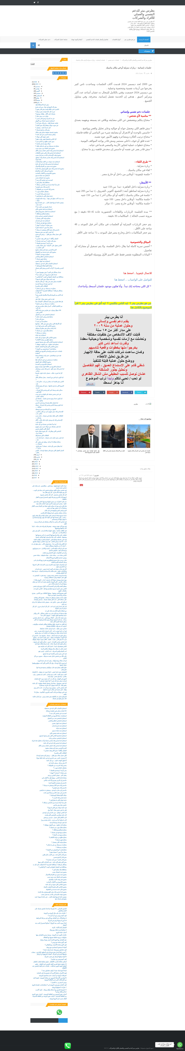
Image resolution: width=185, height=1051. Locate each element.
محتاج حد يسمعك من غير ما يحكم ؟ (45, 288)
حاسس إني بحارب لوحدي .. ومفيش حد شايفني (53, 790)
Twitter (139, 392)
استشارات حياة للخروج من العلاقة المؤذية (55, 716)
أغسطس (39, 95)
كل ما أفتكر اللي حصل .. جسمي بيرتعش (55, 817)
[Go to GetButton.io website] (179, 1049)
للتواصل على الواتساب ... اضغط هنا (133, 279)
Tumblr (97, 392)
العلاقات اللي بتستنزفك (42, 435)
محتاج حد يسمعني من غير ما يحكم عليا (46, 360)
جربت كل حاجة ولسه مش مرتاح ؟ (45, 111)
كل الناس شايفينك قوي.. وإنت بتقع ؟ (45, 139)
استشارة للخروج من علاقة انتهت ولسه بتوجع (48, 366)
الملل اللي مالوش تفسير (42, 429)
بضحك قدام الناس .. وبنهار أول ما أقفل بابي (54, 778)
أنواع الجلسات (116, 39)
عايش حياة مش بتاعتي (60, 805)
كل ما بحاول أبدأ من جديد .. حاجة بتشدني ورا (54, 820)
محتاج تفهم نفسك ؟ (41, 259)
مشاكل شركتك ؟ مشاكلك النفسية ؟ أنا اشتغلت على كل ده (50, 864)
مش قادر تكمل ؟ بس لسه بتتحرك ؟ (45, 241)
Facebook (125, 392)
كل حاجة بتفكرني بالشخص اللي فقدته (56, 815)
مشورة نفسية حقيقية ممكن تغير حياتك (46, 132)
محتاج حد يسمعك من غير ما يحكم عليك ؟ (47, 146)
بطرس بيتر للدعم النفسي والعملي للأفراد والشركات (143, 14)
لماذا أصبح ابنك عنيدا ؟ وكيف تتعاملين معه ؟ (54, 970)
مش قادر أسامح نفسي (60, 857)
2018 (35, 475)
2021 (36, 468)
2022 (36, 466)
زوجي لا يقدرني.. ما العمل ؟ (59, 982)
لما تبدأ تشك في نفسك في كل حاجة (45, 424)
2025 (36, 84)
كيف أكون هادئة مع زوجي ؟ (59, 942)
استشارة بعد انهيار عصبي (42, 261)
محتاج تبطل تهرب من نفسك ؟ (44, 330)
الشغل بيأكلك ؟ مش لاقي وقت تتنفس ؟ (46, 238)
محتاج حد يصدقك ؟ (40, 333)
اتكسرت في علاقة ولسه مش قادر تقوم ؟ (47, 109)
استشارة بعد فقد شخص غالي (43, 209)
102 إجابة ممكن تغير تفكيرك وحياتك (45, 328)
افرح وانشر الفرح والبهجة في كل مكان (56, 510)
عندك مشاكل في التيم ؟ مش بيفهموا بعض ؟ (48, 272)
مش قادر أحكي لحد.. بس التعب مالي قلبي (55, 854)
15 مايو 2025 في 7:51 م (86, 475)
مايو (38, 102)
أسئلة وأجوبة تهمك (76, 39)
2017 (35, 477)
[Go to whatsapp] (180, 1044)
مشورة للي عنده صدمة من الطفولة (45, 252)
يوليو (37, 98)
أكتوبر (38, 91)
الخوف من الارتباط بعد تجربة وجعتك (45, 409)
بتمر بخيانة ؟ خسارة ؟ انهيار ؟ (43, 225)
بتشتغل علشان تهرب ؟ (42, 191)
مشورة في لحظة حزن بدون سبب (45, 148)
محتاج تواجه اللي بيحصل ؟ (42, 218)
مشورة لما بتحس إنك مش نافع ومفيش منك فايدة (49, 168)
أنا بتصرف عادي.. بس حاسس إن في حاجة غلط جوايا (52, 758)
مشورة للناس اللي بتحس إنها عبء (45, 326)
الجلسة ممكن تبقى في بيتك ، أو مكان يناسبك (48, 281)
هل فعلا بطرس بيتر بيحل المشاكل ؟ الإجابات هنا (49, 301)
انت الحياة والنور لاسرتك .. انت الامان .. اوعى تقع (53, 651)
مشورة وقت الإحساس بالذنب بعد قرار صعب (48, 155)
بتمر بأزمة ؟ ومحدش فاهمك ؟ (44, 243)
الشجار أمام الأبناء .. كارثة (59, 927)
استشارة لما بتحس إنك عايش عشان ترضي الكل (49, 150)
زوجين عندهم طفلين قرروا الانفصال (56, 558)
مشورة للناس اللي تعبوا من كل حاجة (46, 337)
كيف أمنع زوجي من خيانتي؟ (59, 959)
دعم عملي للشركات (44, 39)
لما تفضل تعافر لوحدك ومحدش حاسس (46, 403)
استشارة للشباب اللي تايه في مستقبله (46, 263)
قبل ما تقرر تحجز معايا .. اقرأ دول (44, 299)
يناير (37, 459)
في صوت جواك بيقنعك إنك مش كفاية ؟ (46, 125)
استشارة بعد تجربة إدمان (42, 220)
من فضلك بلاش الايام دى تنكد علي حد (56, 611)
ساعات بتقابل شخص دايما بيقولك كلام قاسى (54, 513)
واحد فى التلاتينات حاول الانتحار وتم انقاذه (55, 553)
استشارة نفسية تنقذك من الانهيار (45, 121)
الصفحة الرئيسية (144, 39)
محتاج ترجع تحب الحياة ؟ (42, 254)
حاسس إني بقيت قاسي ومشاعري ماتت (55, 792)
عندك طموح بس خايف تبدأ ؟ (43, 207)
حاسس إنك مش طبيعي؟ (42, 187)
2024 (36, 461)
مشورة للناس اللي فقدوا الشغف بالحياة (46, 346)
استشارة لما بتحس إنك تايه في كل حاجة (47, 164)
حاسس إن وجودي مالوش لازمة (58, 783)
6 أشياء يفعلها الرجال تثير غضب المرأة (56, 956)
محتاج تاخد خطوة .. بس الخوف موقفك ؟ (47, 344)
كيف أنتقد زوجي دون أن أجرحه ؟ (57, 915)
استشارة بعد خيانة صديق (42, 175)
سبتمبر (38, 93)
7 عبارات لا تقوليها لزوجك (59, 987)
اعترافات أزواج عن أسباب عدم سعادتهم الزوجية (53, 975)
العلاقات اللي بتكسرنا (41, 286)
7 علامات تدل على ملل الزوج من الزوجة (55, 913)
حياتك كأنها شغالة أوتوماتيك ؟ (43, 266)
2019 (36, 473)
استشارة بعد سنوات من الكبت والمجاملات (47, 161)
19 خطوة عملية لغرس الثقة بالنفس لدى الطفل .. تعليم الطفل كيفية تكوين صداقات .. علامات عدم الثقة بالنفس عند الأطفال (49, 966)
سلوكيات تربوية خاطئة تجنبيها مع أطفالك (55, 937)
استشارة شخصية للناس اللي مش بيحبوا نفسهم (49, 342)
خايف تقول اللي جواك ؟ (42, 137)
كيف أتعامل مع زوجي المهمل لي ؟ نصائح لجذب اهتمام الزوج (49, 985)
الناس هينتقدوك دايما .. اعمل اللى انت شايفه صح (52, 646)
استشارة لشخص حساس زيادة (44, 216)
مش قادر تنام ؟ (39, 319)
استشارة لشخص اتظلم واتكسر (44, 256)
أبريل (38, 454)
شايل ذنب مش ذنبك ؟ (41, 116)
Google (111, 392)
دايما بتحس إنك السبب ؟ (42, 194)
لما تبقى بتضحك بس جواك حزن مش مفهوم (48, 426)
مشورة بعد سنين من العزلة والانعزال (45, 166)
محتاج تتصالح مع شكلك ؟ (42, 214)
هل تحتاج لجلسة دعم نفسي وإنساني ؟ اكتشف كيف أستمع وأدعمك (87, 451)
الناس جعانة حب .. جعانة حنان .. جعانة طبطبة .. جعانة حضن (50, 555)
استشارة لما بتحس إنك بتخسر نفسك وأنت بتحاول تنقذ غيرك (49, 740)
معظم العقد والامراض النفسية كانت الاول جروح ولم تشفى (50, 586)
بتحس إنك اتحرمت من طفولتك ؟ (44, 189)
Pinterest (83, 392)
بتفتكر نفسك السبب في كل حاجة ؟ (45, 134)
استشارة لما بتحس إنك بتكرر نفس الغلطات (48, 153)
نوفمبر (37, 88)
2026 (35, 82)
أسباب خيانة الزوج (61, 932)
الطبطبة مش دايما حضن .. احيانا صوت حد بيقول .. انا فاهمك (49, 672)
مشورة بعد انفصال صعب (42, 178)
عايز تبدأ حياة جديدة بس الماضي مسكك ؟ (47, 184)
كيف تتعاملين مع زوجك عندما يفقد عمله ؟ (55, 950)
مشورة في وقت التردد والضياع (44, 171)
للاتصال (146, 45)
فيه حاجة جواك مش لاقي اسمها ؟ (45, 279)
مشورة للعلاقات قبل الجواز (43, 362)
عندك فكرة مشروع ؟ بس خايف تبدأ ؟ (46, 274)
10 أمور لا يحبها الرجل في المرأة (57, 920)
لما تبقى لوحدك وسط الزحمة (43, 284)
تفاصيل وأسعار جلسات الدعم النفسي (97, 39)
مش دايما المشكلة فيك (42, 105)
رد (81, 485)
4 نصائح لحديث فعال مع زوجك (58, 930)
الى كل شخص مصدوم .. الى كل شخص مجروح (53, 495)
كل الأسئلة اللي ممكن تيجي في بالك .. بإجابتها (48, 324)
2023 (36, 464)
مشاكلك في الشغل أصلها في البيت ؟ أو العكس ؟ (49, 277)
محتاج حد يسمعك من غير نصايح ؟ (44, 304)
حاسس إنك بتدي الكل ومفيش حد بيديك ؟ (47, 230)
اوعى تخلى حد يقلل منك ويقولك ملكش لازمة (54, 649)
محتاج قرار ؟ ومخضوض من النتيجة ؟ (45, 349)
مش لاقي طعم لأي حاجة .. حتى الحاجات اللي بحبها (52, 862)
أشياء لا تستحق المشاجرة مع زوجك (56, 947)
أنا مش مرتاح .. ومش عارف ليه (58, 763)
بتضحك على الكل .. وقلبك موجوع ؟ (45, 114)
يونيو (38, 100)
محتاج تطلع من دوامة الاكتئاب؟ (44, 340)
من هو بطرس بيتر (129, 39)
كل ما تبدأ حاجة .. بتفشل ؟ (43, 127)
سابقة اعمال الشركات (60, 39)
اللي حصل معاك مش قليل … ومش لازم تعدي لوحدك (51, 755)
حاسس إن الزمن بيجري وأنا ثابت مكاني (55, 780)
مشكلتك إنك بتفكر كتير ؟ (42, 182)
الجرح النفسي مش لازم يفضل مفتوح (46, 250)
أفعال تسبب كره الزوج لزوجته (58, 998)
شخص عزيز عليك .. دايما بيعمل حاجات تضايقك (53, 628)
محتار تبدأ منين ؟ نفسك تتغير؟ (44, 227)
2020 (36, 471)
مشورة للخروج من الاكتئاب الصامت (45, 173)
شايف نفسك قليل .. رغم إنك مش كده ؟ (46, 123)
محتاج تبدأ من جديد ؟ (41, 321)
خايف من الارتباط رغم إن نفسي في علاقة (114, 451)
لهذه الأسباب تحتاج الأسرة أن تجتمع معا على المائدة (52, 973)
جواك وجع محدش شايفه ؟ (43, 144)
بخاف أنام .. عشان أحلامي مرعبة (57, 775)
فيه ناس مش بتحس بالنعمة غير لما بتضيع (55, 654)
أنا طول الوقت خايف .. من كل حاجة (56, 760)
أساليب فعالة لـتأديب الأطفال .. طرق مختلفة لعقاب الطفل (50, 961)
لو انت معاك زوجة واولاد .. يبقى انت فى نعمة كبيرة (52, 660)
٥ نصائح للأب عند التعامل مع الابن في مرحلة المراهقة (51, 918)
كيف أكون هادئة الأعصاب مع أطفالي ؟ (56, 945)
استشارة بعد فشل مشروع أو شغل (45, 211)
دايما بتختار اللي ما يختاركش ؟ (44, 196)
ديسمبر (37, 86)
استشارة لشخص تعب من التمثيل (44, 314)
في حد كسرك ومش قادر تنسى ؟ (44, 118)
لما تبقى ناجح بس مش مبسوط (44, 232)
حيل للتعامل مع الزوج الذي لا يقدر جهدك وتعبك (53, 940)
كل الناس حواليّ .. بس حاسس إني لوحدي (55, 812)
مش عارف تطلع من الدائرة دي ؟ (44, 141)
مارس (38, 457)
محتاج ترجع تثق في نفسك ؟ (43, 223)
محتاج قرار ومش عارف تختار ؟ (44, 317)
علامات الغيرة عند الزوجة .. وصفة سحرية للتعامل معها (51, 935)
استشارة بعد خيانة (40, 335)
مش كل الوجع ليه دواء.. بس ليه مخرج (46, 107)
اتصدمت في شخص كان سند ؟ (44, 180)
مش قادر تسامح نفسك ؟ (42, 130)
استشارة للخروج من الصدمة (43, 364)
